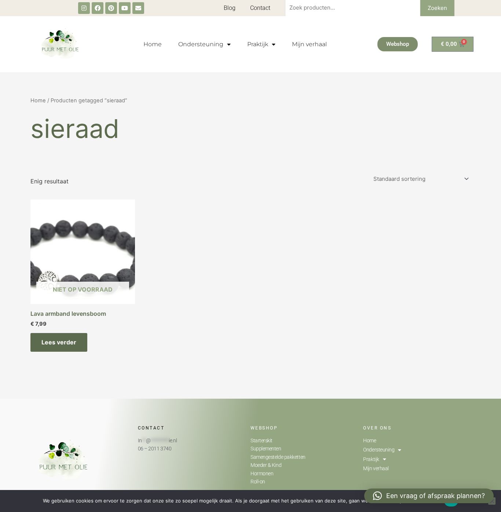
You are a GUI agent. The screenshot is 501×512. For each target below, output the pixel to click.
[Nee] (491, 501)
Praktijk (257, 44)
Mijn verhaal (309, 44)
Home (152, 44)
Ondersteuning (200, 44)
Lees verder (58, 342)
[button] (429, 496)
